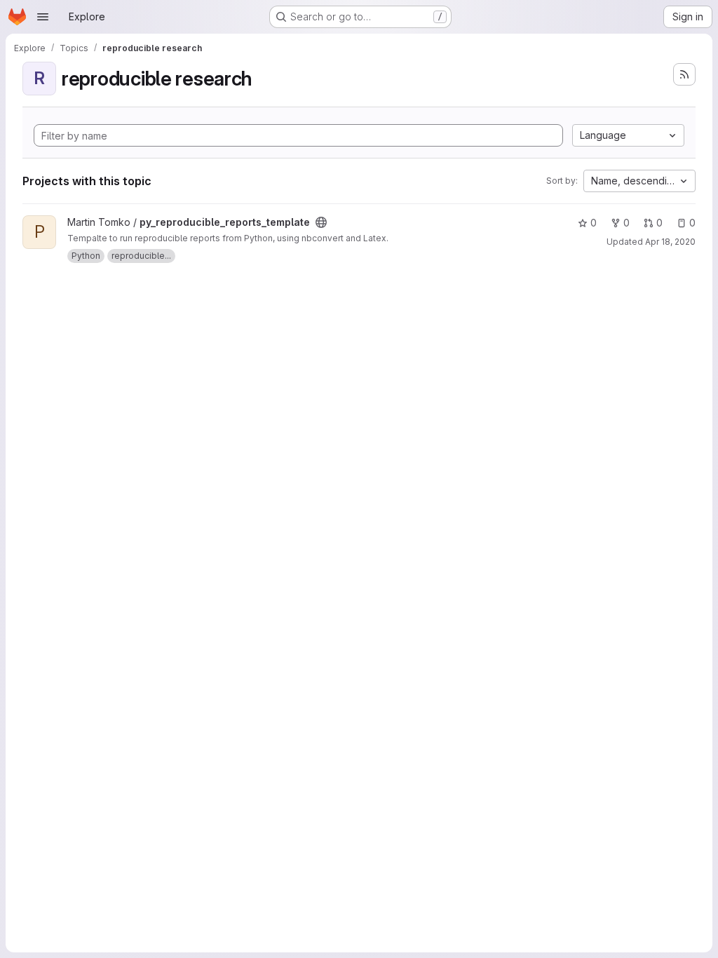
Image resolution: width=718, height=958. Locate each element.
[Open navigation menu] (43, 17)
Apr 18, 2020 (670, 241)
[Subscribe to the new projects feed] (684, 74)
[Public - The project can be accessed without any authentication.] (321, 222)
